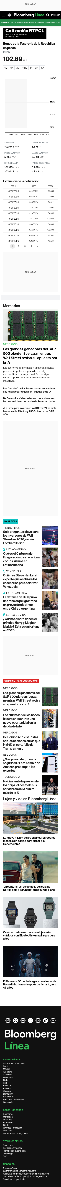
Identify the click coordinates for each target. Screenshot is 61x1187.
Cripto (6, 1125)
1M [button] (11, 67)
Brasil (5, 1066)
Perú (5, 1083)
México (6, 1069)
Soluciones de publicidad (14, 1179)
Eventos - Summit (11, 1168)
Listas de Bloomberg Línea (15, 1133)
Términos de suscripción (14, 1151)
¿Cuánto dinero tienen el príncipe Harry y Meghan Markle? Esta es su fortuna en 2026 (21, 624)
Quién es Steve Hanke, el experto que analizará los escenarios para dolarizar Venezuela (20, 581)
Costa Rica (8, 1094)
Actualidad (8, 1122)
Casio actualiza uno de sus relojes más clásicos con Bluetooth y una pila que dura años (29, 935)
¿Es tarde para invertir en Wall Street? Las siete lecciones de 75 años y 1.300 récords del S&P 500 (30, 411)
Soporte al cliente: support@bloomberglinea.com (25, 1176)
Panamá (6, 1088)
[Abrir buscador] (48, 15)
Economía (8, 1114)
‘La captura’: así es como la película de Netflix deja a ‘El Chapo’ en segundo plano (29, 888)
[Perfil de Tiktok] (45, 1020)
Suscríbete (8, 1145)
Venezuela (8, 1077)
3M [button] (17, 67)
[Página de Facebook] (7, 1020)
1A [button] (31, 67)
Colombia (7, 1074)
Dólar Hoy (8, 1119)
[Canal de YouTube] (22, 1020)
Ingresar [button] (55, 15)
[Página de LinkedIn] (38, 1020)
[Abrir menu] (3, 15)
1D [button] (6, 67)
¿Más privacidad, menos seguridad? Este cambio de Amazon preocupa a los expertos (21, 764)
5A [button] (42, 67)
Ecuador (7, 1085)
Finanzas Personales (12, 1128)
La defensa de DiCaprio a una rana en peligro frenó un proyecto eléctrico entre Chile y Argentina (20, 602)
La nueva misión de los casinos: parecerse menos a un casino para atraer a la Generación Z (29, 841)
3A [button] (36, 67)
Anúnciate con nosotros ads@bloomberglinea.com (26, 1173)
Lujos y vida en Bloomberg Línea (29, 799)
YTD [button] (24, 67)
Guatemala (8, 1102)
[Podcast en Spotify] (53, 1020)
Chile (5, 1080)
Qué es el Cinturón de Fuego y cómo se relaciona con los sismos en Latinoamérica (21, 559)
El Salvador (8, 1096)
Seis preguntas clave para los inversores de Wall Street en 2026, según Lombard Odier (21, 537)
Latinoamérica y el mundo (14, 1063)
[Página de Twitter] (15, 1020)
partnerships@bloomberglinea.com (19, 1171)
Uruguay (7, 1091)
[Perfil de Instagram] (30, 1020)
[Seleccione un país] (9, 15)
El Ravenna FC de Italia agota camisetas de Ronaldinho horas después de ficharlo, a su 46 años (29, 984)
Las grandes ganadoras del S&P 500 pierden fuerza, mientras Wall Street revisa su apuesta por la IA (30, 356)
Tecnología (8, 1153)
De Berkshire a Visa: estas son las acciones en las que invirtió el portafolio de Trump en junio (29, 400)
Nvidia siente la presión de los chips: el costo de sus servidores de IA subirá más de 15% (21, 787)
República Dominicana (13, 1099)
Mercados (11, 306)
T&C (5, 1156)
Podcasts (7, 1130)
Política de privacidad (13, 1148)
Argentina (7, 1072)
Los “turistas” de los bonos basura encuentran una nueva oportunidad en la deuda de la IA (29, 390)
